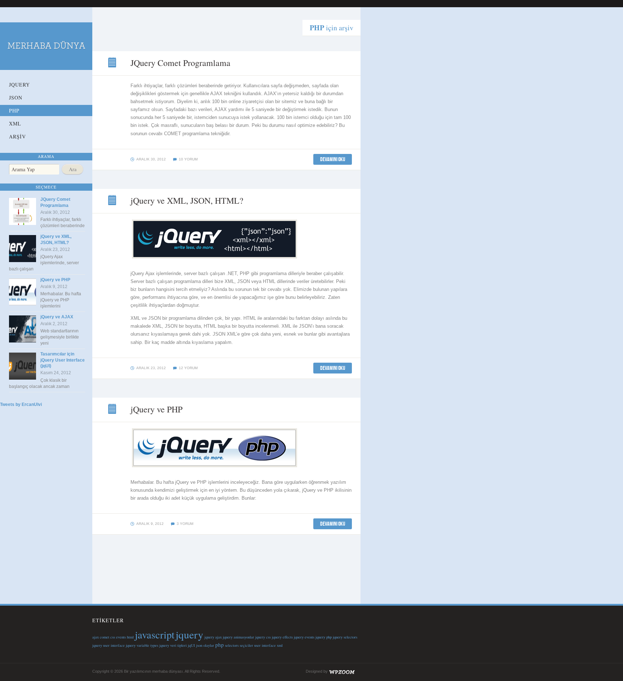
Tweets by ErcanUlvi (21, 404)
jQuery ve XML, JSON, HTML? (113, 201)
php (219, 644)
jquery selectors (345, 637)
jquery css (263, 637)
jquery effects (282, 637)
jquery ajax (213, 637)
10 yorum (188, 159)
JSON (15, 97)
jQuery (19, 84)
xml (280, 645)
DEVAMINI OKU (332, 159)
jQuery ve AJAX (56, 316)
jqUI (191, 645)
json (199, 645)
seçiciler (246, 645)
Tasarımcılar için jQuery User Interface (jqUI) (62, 360)
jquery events (304, 637)
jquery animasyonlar (238, 637)
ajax (95, 637)
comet (104, 637)
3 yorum (185, 524)
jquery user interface (108, 645)
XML (15, 123)
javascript (154, 634)
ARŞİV (17, 136)
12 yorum (188, 368)
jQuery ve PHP (55, 279)
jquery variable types (142, 645)
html (130, 637)
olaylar (208, 645)
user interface (265, 645)
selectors (232, 645)
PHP (14, 110)
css (112, 637)
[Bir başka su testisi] (46, 54)
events (121, 637)
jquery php (323, 637)
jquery (189, 634)
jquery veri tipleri (173, 645)
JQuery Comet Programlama (113, 63)
